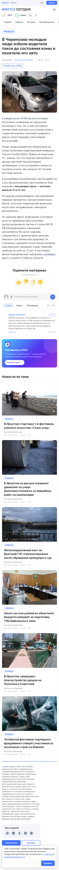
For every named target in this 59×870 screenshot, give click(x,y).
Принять (48, 863)
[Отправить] (52, 296)
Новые (19, 305)
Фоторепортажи (46, 22)
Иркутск (5, 3)
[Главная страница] (16, 9)
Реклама (31, 843)
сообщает (50, 254)
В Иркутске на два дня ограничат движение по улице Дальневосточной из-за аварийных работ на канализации (27, 489)
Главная (7, 22)
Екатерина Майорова (13, 432)
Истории (31, 22)
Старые (8, 305)
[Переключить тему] (30, 15)
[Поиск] (36, 15)
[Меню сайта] (54, 9)
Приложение (11, 843)
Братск (14, 3)
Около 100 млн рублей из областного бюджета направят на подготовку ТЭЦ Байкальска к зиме (29, 617)
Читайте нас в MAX (12, 65)
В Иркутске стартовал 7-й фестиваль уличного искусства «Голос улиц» (29, 425)
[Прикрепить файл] (11, 297)
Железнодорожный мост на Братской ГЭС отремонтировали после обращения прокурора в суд (27, 554)
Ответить (12, 332)
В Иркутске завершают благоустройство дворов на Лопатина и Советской (22, 680)
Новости (19, 22)
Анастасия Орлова (23, 60)
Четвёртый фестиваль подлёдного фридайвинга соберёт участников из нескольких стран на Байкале (28, 743)
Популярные (32, 305)
